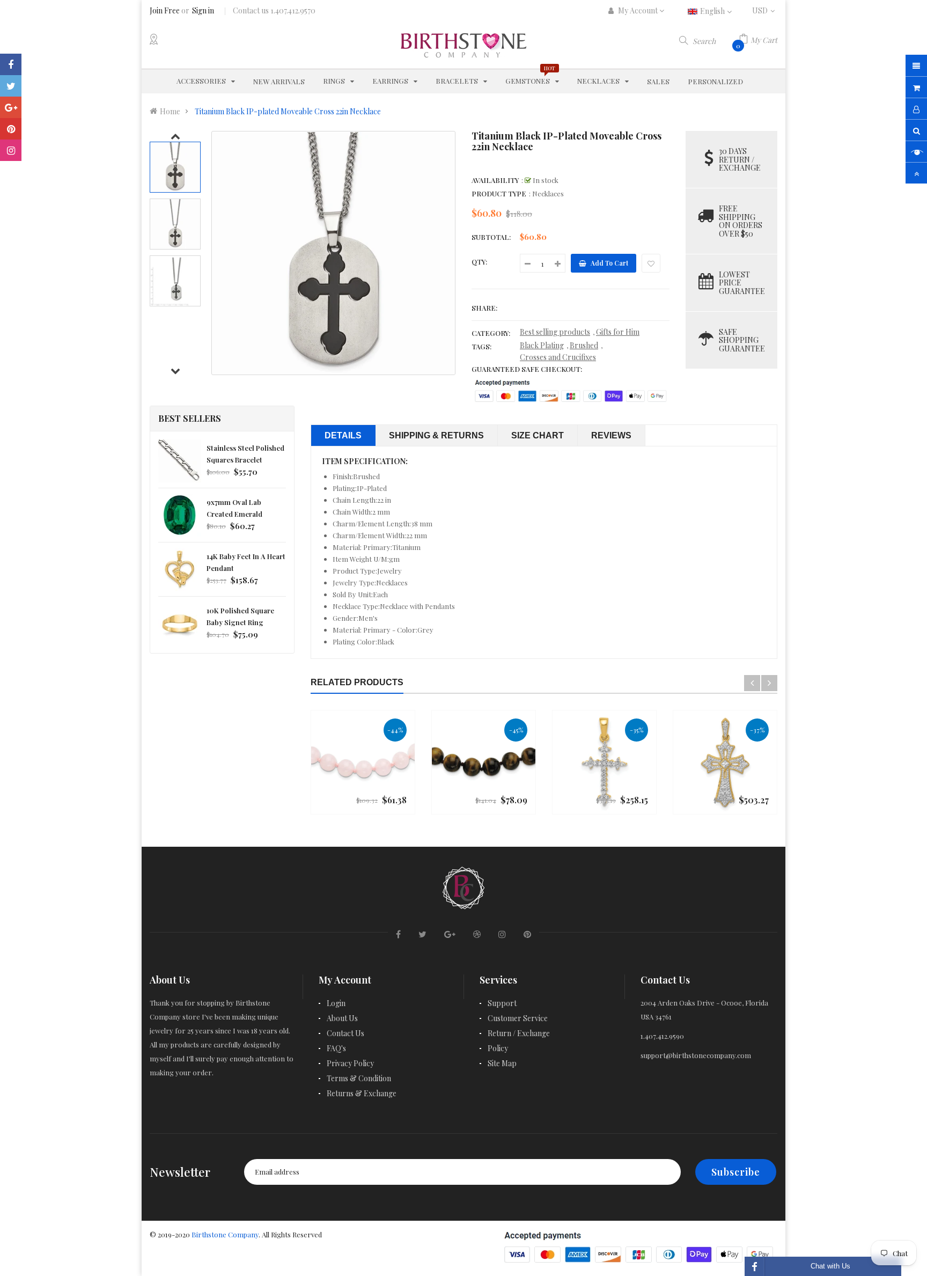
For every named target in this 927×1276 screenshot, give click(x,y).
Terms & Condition (359, 1078)
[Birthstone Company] (463, 886)
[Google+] (10, 107)
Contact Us (345, 1033)
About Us (342, 1018)
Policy (498, 1048)
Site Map (502, 1063)
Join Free (165, 10)
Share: (484, 307)
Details (343, 435)
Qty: (479, 261)
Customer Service (518, 1018)
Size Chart (537, 435)
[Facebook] (10, 64)
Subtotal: (491, 236)
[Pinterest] (10, 129)
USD (764, 10)
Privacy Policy (350, 1063)
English (713, 11)
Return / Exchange (519, 1033)
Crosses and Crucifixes (558, 357)
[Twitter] (10, 86)
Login (336, 1003)
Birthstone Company (225, 1234)
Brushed (584, 345)
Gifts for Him (617, 332)
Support (502, 1003)
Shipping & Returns (436, 435)
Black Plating (542, 345)
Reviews (611, 435)
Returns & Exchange (361, 1093)
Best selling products (555, 332)
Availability (495, 180)
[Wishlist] (651, 263)
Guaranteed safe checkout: (527, 368)
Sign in (203, 10)
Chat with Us (830, 1266)
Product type (499, 193)
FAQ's (336, 1048)
